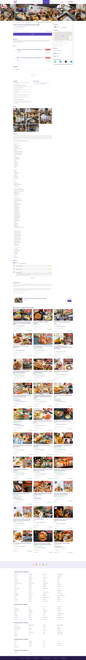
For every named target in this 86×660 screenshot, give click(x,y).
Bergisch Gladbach (17, 628)
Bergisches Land (17, 626)
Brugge (15, 612)
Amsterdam (16, 581)
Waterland (59, 592)
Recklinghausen (59, 632)
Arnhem (15, 584)
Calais (15, 645)
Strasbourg (59, 643)
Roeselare (59, 608)
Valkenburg (59, 584)
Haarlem (30, 597)
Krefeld (44, 626)
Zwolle (58, 601)
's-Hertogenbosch (60, 574)
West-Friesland (59, 593)
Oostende (44, 619)
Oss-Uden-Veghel (46, 592)
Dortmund (16, 634)
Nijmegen (44, 584)
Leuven (44, 606)
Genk (29, 606)
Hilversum (44, 574)
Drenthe (30, 581)
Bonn (15, 632)
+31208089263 (63, 658)
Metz (44, 641)
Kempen (30, 615)
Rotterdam (44, 599)
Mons (44, 613)
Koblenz (44, 625)
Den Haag (16, 601)
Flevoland (30, 588)
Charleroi (15, 617)
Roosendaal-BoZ (45, 597)
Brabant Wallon (16, 610)
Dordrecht (30, 579)
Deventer (30, 575)
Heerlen (30, 599)
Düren (30, 626)
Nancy (44, 643)
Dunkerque (30, 641)
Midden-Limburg (45, 583)
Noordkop (44, 586)
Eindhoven (30, 584)
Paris (44, 645)
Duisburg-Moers (31, 625)
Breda (15, 592)
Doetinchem (31, 577)
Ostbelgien (59, 606)
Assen (15, 586)
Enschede (30, 586)
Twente (58, 579)
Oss (43, 590)
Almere (15, 577)
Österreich (16, 652)
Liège (44, 608)
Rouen (58, 641)
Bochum (15, 630)
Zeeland (58, 597)
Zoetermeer (59, 599)
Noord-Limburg (45, 588)
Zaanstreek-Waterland (61, 595)
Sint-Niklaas (59, 610)
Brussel (15, 613)
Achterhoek (16, 574)
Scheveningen (45, 601)
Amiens (15, 641)
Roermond (44, 595)
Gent (29, 608)
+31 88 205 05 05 (45, 82)
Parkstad (44, 593)
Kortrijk (30, 617)
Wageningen (59, 590)
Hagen (30, 634)
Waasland (59, 615)
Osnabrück (59, 630)
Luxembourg (45, 610)
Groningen (30, 595)
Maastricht (44, 581)
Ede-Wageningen (31, 583)
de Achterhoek (16, 593)
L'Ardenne (30, 619)
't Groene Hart (31, 593)
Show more (32, 277)
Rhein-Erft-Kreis (60, 634)
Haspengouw (31, 612)
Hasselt (30, 613)
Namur (44, 615)
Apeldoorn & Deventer (18, 583)
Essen (30, 630)
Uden (58, 581)
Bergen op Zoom (17, 588)
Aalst (15, 606)
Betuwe (15, 590)
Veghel (58, 588)
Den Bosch (16, 599)
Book (69, 300)
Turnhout (58, 612)
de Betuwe (16, 595)
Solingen (15, 635)
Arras (15, 643)
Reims (44, 646)
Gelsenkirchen (31, 632)
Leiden (44, 579)
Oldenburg (59, 628)
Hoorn (44, 575)
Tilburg (58, 577)
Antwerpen (16, 608)
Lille (29, 646)
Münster (58, 626)
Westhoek (59, 619)
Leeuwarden (45, 577)
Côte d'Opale (16, 646)
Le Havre (30, 645)
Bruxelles (15, 615)
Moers (44, 632)
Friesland (30, 590)
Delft (15, 597)
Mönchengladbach (60, 625)
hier (15, 85)
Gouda (30, 592)
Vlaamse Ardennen (60, 613)
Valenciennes (59, 645)
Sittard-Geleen (59, 575)
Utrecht (58, 583)
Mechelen (44, 612)
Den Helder (30, 574)
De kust (15, 619)
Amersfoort (16, 579)
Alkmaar (15, 575)
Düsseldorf (30, 628)
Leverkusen (45, 630)
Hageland (30, 610)
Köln (43, 628)
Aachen (15, 625)
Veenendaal (59, 586)
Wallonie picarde (60, 617)
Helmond (30, 601)
